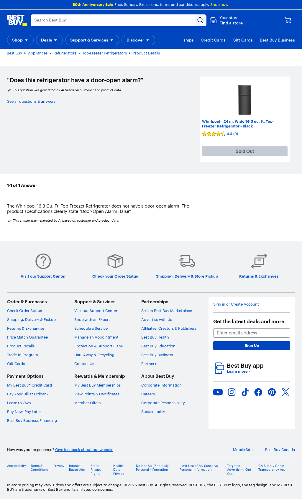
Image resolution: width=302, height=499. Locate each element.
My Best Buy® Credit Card (29, 385)
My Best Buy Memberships (97, 385)
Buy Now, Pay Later (24, 411)
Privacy (58, 466)
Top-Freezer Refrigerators (104, 53)
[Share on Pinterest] (272, 392)
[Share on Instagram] (231, 392)
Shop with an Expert (92, 319)
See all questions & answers (31, 101)
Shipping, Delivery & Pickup (31, 319)
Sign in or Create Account (236, 304)
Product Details (146, 53)
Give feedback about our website (84, 449)
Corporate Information (161, 385)
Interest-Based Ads (77, 468)
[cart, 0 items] (287, 20)
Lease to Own (19, 402)
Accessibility (16, 466)
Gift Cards (16, 363)
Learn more (238, 371)
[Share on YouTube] (218, 392)
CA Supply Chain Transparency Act (271, 468)
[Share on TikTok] (245, 392)
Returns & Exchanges (26, 328)
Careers (148, 394)
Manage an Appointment (96, 337)
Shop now (219, 4)
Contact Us (84, 363)
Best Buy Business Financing (32, 420)
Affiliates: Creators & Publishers (168, 328)
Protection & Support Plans (98, 346)
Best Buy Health (155, 337)
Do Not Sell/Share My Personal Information (152, 468)
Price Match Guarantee (27, 337)
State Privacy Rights (96, 469)
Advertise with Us (156, 319)
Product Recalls (21, 346)
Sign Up (252, 345)
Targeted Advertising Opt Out (239, 469)
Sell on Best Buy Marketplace (166, 310)
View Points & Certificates (96, 394)
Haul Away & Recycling (94, 354)
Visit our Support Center (95, 310)
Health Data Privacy (118, 469)
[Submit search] (200, 20)
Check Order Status (24, 310)
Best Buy (14, 53)
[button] (226, 20)
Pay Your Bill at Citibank (28, 394)
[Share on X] (285, 392)
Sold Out (245, 151)
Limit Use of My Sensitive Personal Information (199, 468)
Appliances (37, 53)
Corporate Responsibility (163, 402)
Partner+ (149, 363)
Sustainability (153, 411)
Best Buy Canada (280, 449)
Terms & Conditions (39, 468)
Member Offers (87, 402)
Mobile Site (242, 449)
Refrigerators (64, 53)
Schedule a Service (91, 328)
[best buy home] (17, 20)
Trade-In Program (22, 354)
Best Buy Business (157, 354)
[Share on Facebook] (258, 392)
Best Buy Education (158, 346)
